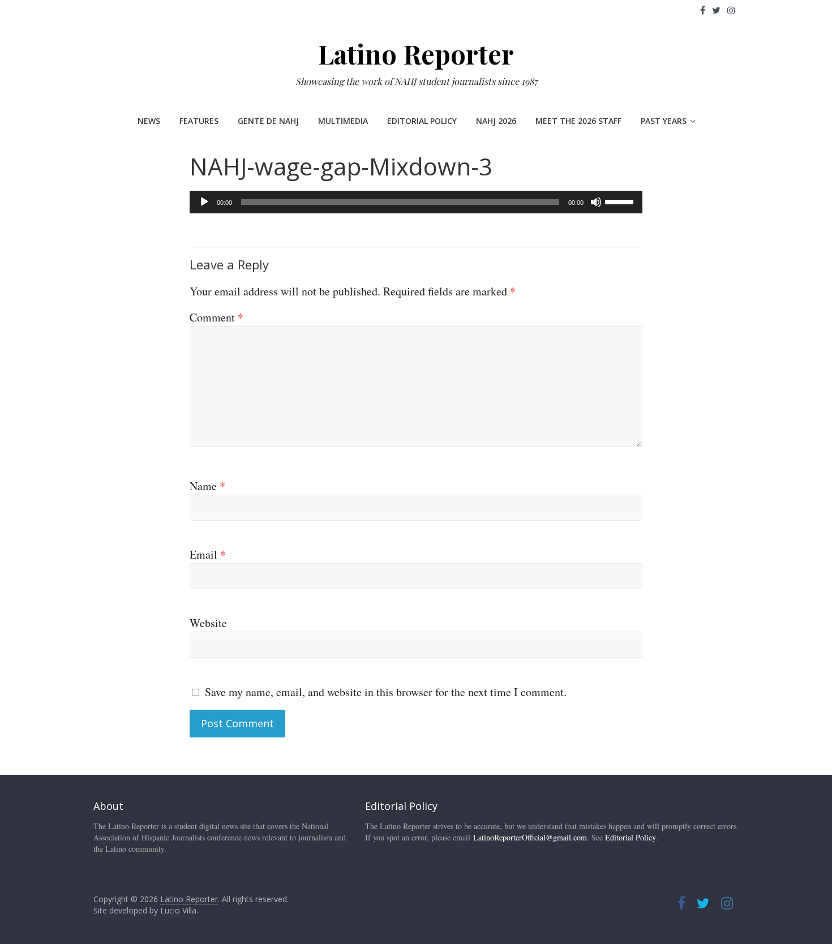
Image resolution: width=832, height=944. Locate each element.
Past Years (664, 120)
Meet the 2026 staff (578, 120)
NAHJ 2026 (496, 120)
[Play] (204, 202)
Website (208, 622)
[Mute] (596, 202)
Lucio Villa (178, 910)
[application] (416, 202)
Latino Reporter (416, 53)
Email (208, 554)
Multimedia (343, 120)
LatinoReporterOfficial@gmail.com (530, 837)
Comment (216, 317)
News (149, 120)
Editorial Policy (422, 120)
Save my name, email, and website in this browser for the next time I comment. (386, 692)
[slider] (621, 201)
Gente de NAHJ (268, 120)
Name (207, 486)
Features (198, 120)
